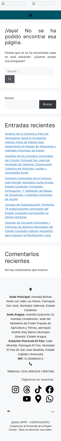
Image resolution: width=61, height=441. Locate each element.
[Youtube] (27, 399)
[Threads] (27, 389)
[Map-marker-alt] (38, 399)
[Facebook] (50, 389)
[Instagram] (15, 389)
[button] (30, 15)
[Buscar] (9, 79)
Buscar (9, 98)
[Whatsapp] (50, 399)
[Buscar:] (29, 71)
